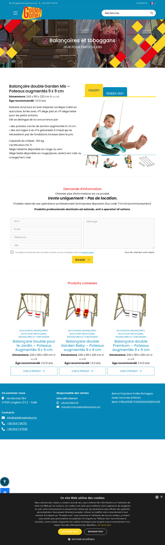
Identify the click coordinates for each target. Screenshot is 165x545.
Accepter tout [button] (70, 531)
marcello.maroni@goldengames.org (80, 406)
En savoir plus (104, 525)
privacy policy (88, 252)
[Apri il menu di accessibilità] (4, 481)
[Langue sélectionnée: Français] (153, 3)
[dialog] (82, 519)
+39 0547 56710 (49, 3)
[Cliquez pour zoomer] (119, 127)
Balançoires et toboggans (34, 336)
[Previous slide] (89, 133)
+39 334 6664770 (69, 402)
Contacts (141, 3)
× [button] (161, 497)
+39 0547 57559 (16, 429)
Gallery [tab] (94, 90)
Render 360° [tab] (115, 93)
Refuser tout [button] (95, 531)
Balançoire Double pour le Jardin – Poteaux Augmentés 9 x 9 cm (34, 345)
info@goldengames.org (24, 3)
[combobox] (157, 497)
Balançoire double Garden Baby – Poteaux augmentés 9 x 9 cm (82, 345)
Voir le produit (32, 371)
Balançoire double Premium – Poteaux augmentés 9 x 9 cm (131, 345)
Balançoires (41, 330)
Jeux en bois (26, 330)
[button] (82, 539)
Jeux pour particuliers (33, 333)
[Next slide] (150, 133)
